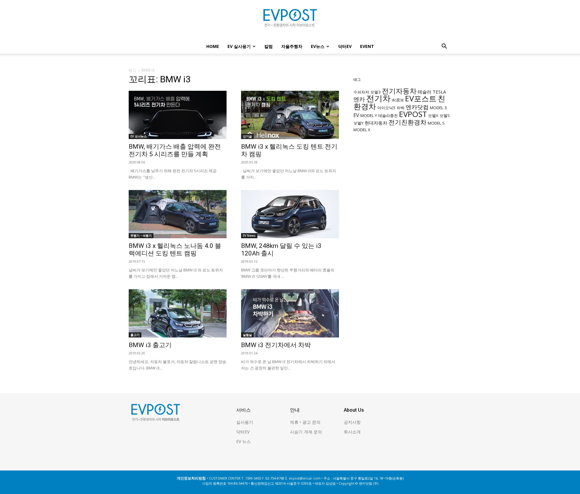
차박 (400, 107)
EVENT (367, 46)
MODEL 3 (438, 107)
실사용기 (244, 422)
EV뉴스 (317, 46)
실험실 (247, 335)
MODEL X (361, 129)
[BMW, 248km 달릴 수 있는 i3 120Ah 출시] (290, 214)
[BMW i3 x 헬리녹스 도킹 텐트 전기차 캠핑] (290, 115)
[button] (444, 47)
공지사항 (352, 422)
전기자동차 (399, 91)
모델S (445, 115)
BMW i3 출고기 (150, 345)
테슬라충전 (388, 115)
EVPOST (413, 114)
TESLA (439, 92)
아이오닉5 (386, 107)
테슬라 (424, 92)
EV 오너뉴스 (138, 136)
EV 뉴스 (243, 441)
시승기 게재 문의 (306, 432)
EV (356, 115)
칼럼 (268, 46)
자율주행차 (291, 46)
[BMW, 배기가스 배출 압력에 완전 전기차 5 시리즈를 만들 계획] (178, 115)
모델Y (358, 123)
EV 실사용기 (239, 46)
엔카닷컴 (417, 107)
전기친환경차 (407, 122)
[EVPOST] (290, 20)
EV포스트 (421, 98)
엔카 (359, 99)
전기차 (378, 98)
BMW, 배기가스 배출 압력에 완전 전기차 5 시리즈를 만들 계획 (175, 150)
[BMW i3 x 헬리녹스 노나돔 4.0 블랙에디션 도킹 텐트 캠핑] (178, 214)
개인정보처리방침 (191, 478)
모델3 (375, 92)
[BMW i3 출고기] (178, 313)
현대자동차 (376, 123)
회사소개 (352, 432)
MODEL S (436, 123)
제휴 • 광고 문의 (305, 422)
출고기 (135, 335)
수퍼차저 (361, 92)
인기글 (247, 136)
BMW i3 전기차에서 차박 (276, 345)
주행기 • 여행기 (141, 235)
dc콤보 (398, 100)
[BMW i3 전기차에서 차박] (290, 313)
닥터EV (345, 46)
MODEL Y (368, 115)
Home (212, 46)
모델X (433, 115)
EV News (249, 235)
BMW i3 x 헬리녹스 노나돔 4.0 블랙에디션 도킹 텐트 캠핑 (175, 249)
